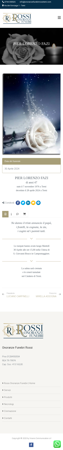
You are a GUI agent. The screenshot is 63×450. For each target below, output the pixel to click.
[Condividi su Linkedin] (28, 203)
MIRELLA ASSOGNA (46, 296)
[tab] (5, 214)
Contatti (8, 418)
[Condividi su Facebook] (18, 203)
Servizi (7, 390)
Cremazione (10, 411)
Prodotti (8, 397)
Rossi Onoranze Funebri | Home (19, 383)
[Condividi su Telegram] (38, 203)
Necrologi (9, 404)
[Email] (33, 203)
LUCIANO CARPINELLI (18, 295)
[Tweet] (23, 203)
